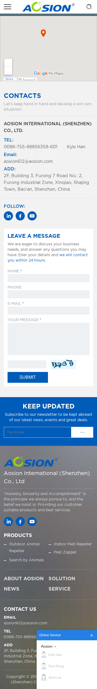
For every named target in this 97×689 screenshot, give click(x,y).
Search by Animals (26, 560)
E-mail (16, 304)
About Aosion (24, 578)
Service (59, 589)
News (11, 589)
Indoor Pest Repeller (73, 544)
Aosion (47, 646)
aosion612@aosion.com (25, 623)
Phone (15, 287)
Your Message (24, 320)
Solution (61, 578)
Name (15, 271)
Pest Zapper (65, 552)
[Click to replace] (63, 364)
